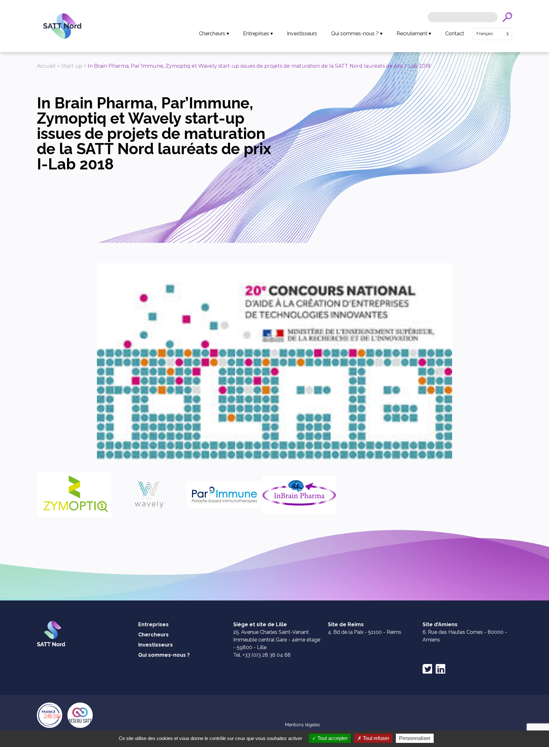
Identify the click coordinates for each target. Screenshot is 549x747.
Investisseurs (302, 34)
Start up (71, 66)
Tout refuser (375, 738)
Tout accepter (332, 738)
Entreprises (256, 34)
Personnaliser (414, 738)
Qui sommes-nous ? (355, 34)
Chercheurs (212, 34)
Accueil (46, 66)
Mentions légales (302, 724)
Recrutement (411, 34)
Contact (454, 34)
